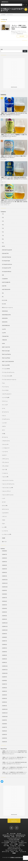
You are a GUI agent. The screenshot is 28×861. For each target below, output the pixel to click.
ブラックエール (5, 462)
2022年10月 (4, 716)
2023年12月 (4, 666)
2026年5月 (4, 561)
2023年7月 (4, 684)
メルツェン (4, 516)
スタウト (4, 426)
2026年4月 (4, 565)
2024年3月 (4, 655)
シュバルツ (4, 422)
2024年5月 (4, 648)
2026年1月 (4, 576)
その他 (3, 433)
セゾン (3, 430)
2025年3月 (4, 612)
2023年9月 (4, 676)
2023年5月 (4, 691)
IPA (3, 293)
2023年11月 (4, 669)
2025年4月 (4, 608)
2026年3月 (4, 568)
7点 (2, 116)
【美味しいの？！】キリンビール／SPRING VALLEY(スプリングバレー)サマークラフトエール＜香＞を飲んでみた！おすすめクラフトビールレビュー (14, 202)
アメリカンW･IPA (6, 368)
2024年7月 (4, 640)
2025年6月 (4, 601)
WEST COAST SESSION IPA (8, 361)
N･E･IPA (4, 303)
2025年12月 (4, 579)
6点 (19, 31)
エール (3, 408)
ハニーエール (5, 451)
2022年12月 (4, 709)
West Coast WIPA (6, 365)
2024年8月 (4, 637)
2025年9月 (4, 590)
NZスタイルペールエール (7, 307)
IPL (2, 296)
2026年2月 (4, 572)
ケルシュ (4, 415)
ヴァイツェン (5, 401)
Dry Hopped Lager (6, 260)
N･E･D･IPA (4, 300)
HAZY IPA (4, 285)
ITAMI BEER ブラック (17, 32)
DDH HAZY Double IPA (7, 249)
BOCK (3, 246)
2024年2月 (4, 658)
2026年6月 (4, 558)
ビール (14, 33)
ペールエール (5, 473)
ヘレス (3, 498)
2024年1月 (4, 662)
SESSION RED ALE (6, 325)
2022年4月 (4, 738)
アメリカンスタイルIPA (7, 375)
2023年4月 (4, 694)
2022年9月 (4, 720)
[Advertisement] (14, 72)
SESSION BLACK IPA (6, 314)
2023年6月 (4, 687)
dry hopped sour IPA (6, 267)
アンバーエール (5, 386)
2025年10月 (4, 586)
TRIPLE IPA (4, 339)
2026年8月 (4, 550)
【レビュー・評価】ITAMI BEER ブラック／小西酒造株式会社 (19, 27)
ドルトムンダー (5, 444)
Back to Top (14, 821)
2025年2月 (4, 615)
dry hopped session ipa (7, 264)
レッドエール (5, 530)
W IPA (3, 343)
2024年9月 (4, 633)
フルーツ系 (4, 469)
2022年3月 (4, 741)
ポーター (4, 502)
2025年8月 (4, 594)
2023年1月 (4, 705)
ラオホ (3, 520)
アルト (3, 383)
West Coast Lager (6, 350)
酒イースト (4, 541)
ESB (3, 275)
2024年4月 (4, 651)
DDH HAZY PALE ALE (6, 257)
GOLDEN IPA (5, 278)
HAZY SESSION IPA (6, 289)
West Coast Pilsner (6, 358)
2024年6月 (4, 644)
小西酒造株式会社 (19, 33)
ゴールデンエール (6, 419)
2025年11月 (4, 583)
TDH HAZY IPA (5, 336)
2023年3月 (4, 698)
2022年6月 (4, 730)
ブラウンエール (5, 458)
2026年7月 (4, 554)
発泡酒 (5, 159)
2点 (3, 217)
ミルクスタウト (5, 512)
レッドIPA (4, 527)
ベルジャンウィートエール (7, 480)
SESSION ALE (6, 204)
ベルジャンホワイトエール (7, 494)
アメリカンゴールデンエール (8, 372)
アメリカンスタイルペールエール (9, 379)
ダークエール (23, 31)
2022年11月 (4, 712)
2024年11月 (4, 626)
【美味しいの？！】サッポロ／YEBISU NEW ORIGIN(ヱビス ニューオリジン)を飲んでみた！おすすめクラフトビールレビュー (14, 179)
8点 (2, 181)
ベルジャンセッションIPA (7, 487)
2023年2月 (4, 702)
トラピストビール (6, 440)
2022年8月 (4, 723)
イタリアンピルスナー (6, 394)
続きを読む (22, 36)
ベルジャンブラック (6, 491)
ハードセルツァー (6, 448)
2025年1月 (4, 619)
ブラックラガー (5, 466)
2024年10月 (4, 630)
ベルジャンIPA (5, 476)
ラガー (9, 116)
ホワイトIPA (4, 505)
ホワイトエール (5, 509)
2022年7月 (4, 727)
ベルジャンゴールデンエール (8, 484)
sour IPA (4, 332)
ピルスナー (6, 116)
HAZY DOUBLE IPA (6, 282)
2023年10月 (4, 673)
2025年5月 (4, 604)
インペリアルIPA (5, 397)
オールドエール (5, 411)
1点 (3, 213)
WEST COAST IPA (6, 347)
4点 (3, 224)
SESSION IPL (4, 321)
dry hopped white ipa (6, 271)
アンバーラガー (5, 390)
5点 (2, 137)
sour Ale (4, 329)
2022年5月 (4, 734)
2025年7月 (4, 597)
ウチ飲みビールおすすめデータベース (12, 9)
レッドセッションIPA (6, 534)
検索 (2, 49)
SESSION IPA (5, 318)
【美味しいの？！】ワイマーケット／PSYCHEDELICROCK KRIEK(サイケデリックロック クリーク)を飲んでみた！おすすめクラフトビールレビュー (14, 752)
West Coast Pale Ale (6, 354)
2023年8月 (4, 680)
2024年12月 (4, 622)
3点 (3, 221)
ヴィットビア (5, 404)
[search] (21, 5)
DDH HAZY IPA (5, 253)
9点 (3, 242)
